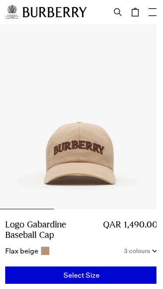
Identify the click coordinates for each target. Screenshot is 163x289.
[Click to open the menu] (152, 12)
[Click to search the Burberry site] (118, 12)
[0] (135, 12)
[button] (81, 275)
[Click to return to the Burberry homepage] (55, 12)
